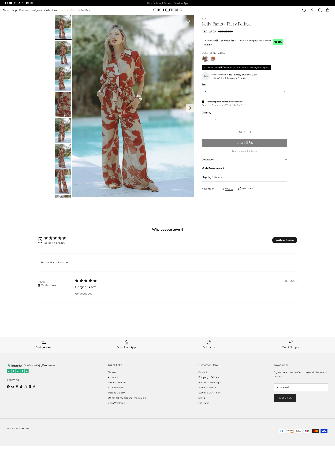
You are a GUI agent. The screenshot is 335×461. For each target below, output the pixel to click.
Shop (14, 10)
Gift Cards (203, 402)
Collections (50, 10)
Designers (36, 10)
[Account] (312, 10)
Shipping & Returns (212, 177)
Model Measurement (213, 168)
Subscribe (285, 397)
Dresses (23, 10)
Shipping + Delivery (208, 377)
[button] (188, 21)
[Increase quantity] (226, 120)
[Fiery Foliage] (205, 59)
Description (208, 159)
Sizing (201, 397)
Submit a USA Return (209, 392)
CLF (204, 19)
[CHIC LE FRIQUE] (167, 10)
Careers (112, 372)
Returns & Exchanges (209, 382)
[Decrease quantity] (206, 120)
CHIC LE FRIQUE (21, 428)
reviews (47, 365)
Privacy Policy (115, 387)
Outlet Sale (84, 10)
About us (113, 377)
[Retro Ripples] (212, 59)
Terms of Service (116, 382)
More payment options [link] (244, 150)
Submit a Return (207, 387)
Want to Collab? (116, 392)
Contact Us (204, 372)
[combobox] (53, 262)
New (5, 10)
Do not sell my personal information (127, 397)
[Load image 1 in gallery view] (133, 106)
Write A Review (285, 240)
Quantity (206, 112)
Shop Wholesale (116, 402)
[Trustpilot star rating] (18, 371)
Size (204, 84)
